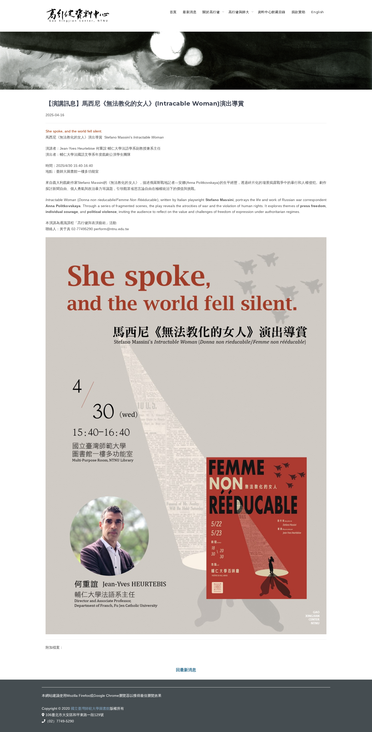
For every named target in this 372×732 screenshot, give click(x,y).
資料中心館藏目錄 (271, 12)
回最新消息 (186, 670)
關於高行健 (211, 12)
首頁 (173, 12)
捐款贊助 (298, 12)
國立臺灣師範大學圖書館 (90, 708)
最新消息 (190, 12)
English (317, 12)
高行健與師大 (239, 12)
